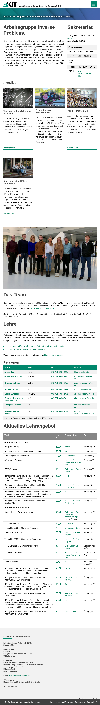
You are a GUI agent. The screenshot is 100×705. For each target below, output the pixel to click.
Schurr (78, 528)
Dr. (29, 411)
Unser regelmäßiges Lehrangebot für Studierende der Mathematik (35, 346)
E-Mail (77, 367)
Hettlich (68, 460)
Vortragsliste (9, 148)
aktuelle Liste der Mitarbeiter (42, 308)
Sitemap (90, 702)
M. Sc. (30, 383)
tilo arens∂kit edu (81, 372)
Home (52, 702)
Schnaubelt (70, 469)
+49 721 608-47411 (59, 398)
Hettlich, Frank (11, 390)
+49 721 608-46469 (59, 411)
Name (7, 367)
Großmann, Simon (12, 383)
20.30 (70, 38)
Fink (74, 612)
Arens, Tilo (9, 372)
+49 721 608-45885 (59, 376)
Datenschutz (69, 702)
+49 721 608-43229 (59, 372)
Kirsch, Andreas (11, 394)
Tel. (53, 367)
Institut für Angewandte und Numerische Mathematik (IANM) (40, 6)
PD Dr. (30, 372)
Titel (30, 367)
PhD (30, 405)
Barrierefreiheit (80, 702)
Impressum (60, 702)
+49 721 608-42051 (59, 394)
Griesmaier (70, 456)
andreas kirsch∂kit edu (84, 394)
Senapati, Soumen (12, 405)
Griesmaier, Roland (13, 376)
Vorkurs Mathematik (77, 111)
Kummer (68, 580)
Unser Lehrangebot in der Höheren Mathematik (27, 349)
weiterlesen (72, 148)
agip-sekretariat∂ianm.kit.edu (86, 73)
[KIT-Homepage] (10, 4)
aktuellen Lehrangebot (53, 355)
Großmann (69, 487)
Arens (67, 447)
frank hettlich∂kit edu (83, 390)
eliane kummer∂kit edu (84, 398)
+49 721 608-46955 (59, 383)
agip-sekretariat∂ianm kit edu (19, 676)
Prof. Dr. (31, 376)
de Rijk (75, 517)
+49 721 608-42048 (59, 390)
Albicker (76, 485)
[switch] (83, 4)
